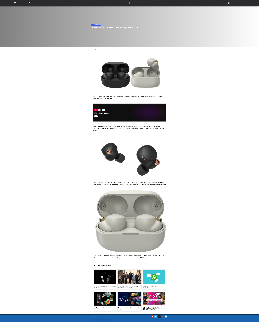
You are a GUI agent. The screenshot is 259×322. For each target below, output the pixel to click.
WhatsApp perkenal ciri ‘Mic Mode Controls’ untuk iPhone (153, 286)
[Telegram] (166, 316)
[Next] (194, 162)
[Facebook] (162, 316)
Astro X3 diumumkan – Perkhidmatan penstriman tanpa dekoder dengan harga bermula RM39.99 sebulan (152, 308)
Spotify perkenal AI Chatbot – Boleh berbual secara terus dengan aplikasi (104, 308)
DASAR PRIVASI (159, 319)
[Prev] (65, 162)
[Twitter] (155, 316)
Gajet (93, 24)
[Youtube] (152, 316)
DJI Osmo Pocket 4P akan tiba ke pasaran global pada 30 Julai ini (105, 286)
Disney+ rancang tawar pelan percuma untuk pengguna (128, 308)
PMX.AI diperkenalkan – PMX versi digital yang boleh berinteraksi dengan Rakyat (128, 286)
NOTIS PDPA (165, 319)
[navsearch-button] (234, 3)
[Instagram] (159, 316)
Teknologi (98, 24)
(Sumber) (95, 261)
